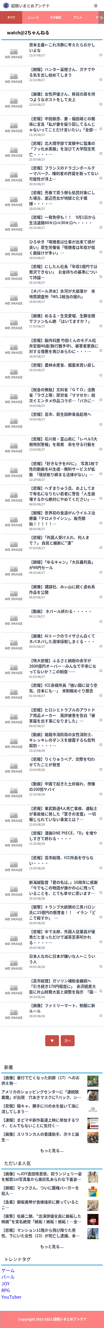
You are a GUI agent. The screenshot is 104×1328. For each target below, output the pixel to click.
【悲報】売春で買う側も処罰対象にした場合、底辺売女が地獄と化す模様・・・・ (62, 198)
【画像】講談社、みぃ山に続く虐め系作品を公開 (62, 589)
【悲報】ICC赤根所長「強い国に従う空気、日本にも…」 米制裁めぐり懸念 (63, 687)
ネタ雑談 (55, 17)
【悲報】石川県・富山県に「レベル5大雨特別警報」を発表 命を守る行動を (63, 441)
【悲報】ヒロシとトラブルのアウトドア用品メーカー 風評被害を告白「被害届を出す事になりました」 (62, 715)
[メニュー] (95, 5)
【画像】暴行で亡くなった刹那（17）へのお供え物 (40, 1080)
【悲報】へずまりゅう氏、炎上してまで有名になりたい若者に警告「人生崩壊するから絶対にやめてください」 (62, 493)
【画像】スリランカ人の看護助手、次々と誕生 (40, 1136)
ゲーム (8, 1270)
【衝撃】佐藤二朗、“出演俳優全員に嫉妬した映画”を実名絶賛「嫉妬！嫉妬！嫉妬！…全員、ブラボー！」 (41, 1218)
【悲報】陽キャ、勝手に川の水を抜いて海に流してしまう (40, 1108)
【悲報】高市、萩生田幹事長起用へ (60, 414)
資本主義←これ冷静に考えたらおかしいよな (62, 47)
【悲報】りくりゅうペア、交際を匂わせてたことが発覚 (62, 761)
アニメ (77, 17)
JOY (5, 1283)
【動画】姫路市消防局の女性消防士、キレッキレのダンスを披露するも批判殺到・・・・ (62, 740)
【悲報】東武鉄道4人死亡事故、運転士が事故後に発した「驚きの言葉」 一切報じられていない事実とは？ (63, 813)
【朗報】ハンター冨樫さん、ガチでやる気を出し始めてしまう (62, 71)
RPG (5, 1290)
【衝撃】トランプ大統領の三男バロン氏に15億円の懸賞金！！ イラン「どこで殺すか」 (62, 912)
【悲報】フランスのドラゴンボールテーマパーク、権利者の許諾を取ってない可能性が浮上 (63, 173)
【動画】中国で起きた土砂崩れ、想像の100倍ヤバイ (62, 786)
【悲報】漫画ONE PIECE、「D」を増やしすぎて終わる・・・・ (63, 835)
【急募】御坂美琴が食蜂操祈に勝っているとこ (40, 1204)
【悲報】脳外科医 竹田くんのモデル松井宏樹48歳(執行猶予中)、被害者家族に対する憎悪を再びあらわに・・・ (63, 345)
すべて (11, 17)
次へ (67, 1040)
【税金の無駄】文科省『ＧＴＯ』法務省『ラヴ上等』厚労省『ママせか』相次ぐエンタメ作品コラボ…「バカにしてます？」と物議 (62, 395)
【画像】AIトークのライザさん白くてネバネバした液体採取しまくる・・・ (62, 638)
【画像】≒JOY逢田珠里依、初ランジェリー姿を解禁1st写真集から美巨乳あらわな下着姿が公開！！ (41, 1176)
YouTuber (11, 1296)
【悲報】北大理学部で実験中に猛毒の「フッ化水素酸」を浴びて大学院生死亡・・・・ (62, 148)
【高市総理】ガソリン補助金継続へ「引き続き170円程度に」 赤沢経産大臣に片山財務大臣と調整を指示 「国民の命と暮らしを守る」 (63, 986)
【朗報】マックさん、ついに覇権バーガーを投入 (40, 1190)
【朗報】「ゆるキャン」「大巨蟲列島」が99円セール (62, 564)
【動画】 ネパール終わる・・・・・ (60, 611)
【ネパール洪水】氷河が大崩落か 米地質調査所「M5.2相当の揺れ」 (62, 293)
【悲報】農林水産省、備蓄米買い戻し (62, 365)
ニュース (33, 17)
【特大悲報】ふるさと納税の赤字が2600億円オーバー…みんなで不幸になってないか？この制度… (62, 666)
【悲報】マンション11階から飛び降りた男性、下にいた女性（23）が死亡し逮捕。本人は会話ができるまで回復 (40, 1232)
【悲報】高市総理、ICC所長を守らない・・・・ (61, 860)
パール (8, 1276)
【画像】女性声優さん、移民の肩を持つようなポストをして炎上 (62, 96)
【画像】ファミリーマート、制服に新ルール (62, 1008)
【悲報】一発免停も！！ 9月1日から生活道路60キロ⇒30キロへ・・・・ (62, 219)
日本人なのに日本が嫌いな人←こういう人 (62, 958)
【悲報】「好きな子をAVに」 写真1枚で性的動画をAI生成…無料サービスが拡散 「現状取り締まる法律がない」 (63, 469)
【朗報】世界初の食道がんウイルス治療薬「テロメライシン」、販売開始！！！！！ (62, 518)
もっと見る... (52, 1150)
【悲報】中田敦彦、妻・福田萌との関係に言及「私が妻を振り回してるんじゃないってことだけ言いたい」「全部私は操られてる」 (63, 124)
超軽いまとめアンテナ (30, 5)
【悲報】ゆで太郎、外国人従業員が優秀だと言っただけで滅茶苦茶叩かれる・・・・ (62, 937)
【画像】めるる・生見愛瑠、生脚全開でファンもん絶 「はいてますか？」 (62, 318)
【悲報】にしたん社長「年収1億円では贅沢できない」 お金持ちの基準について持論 (63, 271)
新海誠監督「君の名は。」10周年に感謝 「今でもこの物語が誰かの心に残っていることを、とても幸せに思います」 (64, 887)
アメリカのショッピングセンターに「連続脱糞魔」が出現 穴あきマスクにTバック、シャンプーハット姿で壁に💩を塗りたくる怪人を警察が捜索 (41, 1094)
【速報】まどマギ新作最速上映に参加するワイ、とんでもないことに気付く (40, 1122)
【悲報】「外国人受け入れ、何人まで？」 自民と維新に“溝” (59, 540)
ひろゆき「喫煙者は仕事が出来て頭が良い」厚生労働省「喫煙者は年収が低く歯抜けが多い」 (62, 247)
